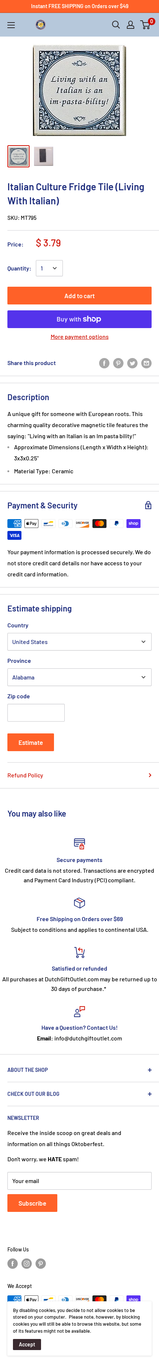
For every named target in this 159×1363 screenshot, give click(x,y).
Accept (27, 1344)
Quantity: (19, 268)
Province (19, 660)
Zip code (18, 695)
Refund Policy (25, 774)
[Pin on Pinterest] (118, 362)
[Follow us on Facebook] (12, 1263)
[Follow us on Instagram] (26, 1263)
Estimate (30, 742)
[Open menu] (11, 25)
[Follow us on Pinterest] (40, 1263)
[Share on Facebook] (104, 362)
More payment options (80, 336)
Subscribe (32, 1203)
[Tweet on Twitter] (132, 362)
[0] (145, 24)
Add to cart (79, 295)
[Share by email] (146, 362)
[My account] (130, 25)
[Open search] (116, 25)
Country (17, 624)
